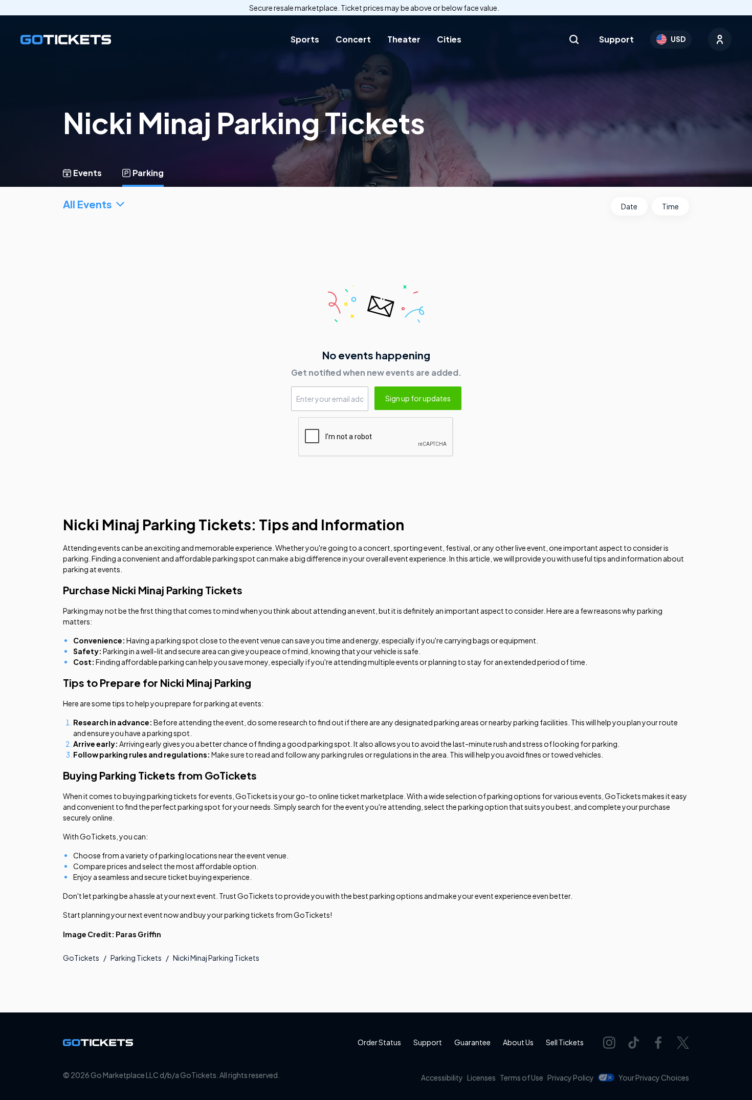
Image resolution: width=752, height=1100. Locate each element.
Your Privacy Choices (653, 1077)
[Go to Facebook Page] (658, 1043)
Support (616, 39)
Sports (305, 39)
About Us (518, 1042)
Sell (565, 1042)
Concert (353, 39)
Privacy (570, 1077)
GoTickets (81, 957)
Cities (449, 39)
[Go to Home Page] (65, 40)
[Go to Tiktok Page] (634, 1043)
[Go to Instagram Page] (609, 1043)
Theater (404, 39)
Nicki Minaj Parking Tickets (216, 957)
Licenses (481, 1077)
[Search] (574, 39)
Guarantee (472, 1042)
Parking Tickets (136, 957)
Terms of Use (521, 1077)
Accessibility (442, 1077)
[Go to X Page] (683, 1043)
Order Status (379, 1042)
